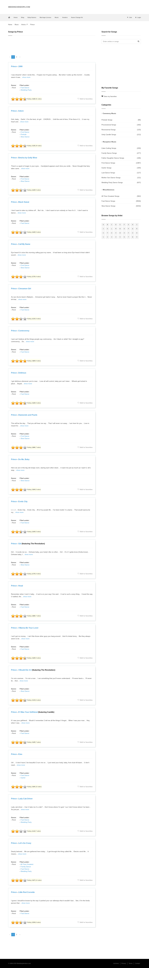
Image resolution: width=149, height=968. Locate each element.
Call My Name (24, 244)
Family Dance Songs (121, 153)
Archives (116, 963)
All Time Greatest (27, 864)
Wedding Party (26, 90)
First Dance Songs (121, 163)
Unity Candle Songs (121, 134)
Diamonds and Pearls (27, 415)
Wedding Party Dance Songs (121, 182)
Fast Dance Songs (121, 201)
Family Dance (26, 867)
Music (57, 17)
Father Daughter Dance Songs (121, 158)
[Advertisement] (51, 44)
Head (20, 586)
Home (16, 17)
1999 (20, 66)
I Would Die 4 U (25, 670)
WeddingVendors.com (19, 7)
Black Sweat (23, 202)
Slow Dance (25, 137)
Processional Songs (121, 125)
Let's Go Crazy (24, 843)
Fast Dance (25, 88)
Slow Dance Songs (121, 206)
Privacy (123, 963)
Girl (19, 544)
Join (130, 17)
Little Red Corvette (26, 892)
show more (26, 77)
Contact (137, 963)
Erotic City (22, 501)
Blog (22, 17)
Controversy (23, 331)
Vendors (65, 17)
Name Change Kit (77, 17)
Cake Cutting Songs (121, 148)
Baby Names (32, 17)
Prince (14, 66)
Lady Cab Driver (25, 799)
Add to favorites (86, 99)
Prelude (23, 134)
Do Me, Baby (23, 459)
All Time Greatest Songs (121, 196)
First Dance (25, 132)
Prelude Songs (121, 120)
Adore (21, 111)
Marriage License (45, 17)
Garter (23, 778)
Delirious (22, 373)
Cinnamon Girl (24, 289)
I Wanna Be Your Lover (28, 628)
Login (139, 17)
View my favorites (110, 96)
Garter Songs (121, 168)
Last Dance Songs (121, 173)
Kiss (20, 754)
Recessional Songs (121, 130)
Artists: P (24, 24)
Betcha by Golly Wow (27, 158)
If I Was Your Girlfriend (28, 712)
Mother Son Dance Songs (121, 178)
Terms (130, 963)
